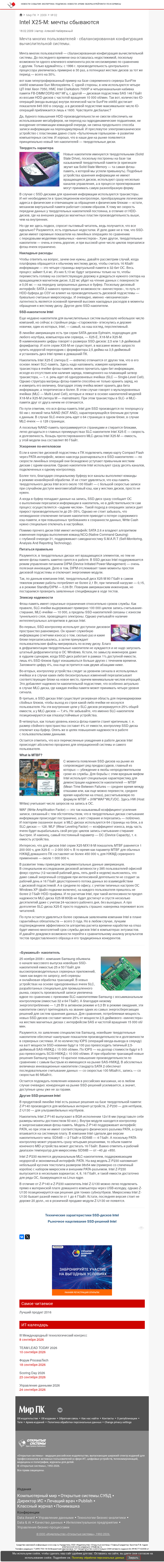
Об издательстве (27, 1418)
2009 (43, 15)
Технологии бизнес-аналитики (101, 1518)
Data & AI (24, 1522)
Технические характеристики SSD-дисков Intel (82, 1215)
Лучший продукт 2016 (35, 1312)
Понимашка (68, 1506)
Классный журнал (35, 1506)
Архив (81, 4)
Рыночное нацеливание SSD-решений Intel (82, 1221)
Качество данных (49, 1522)
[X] (27, 1236)
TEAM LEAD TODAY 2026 (38, 1347)
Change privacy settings (118, 1422)
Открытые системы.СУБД (86, 1495)
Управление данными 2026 (39, 1385)
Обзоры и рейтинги (95, 4)
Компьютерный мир (37, 1495)
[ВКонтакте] (21, 1236)
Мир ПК (31, 15)
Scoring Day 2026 (32, 1372)
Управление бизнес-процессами (43, 1527)
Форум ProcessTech (33, 1360)
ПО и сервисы (113, 4)
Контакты (108, 1418)
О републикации (127, 1418)
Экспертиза (48, 4)
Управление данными (56, 1518)
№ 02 (54, 15)
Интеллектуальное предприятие (92, 1522)
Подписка (61, 4)
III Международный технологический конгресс (53, 1335)
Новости (25, 4)
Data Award (26, 1518)
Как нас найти (90, 1418)
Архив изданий (35, 1422)
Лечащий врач (61, 1500)
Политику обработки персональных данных (98, 1557)
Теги (20, 1422)
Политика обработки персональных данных (74, 1422)
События (36, 4)
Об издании (48, 1418)
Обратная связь (68, 1418)
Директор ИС (30, 1500)
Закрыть (133, 1557)
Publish (85, 1500)
